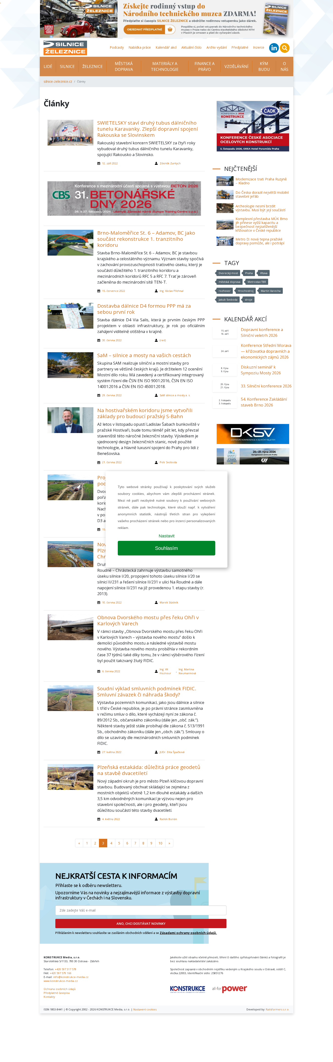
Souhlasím (166, 548)
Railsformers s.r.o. (277, 1009)
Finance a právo (205, 66)
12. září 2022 (110, 163)
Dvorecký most (228, 273)
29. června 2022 (112, 395)
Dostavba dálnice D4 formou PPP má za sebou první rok (144, 308)
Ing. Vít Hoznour (165, 671)
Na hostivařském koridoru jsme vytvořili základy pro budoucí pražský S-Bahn (145, 413)
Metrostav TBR (257, 282)
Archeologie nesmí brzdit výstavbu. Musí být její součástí (260, 208)
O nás (284, 66)
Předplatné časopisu (57, 993)
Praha (249, 273)
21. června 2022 (112, 462)
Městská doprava (124, 66)
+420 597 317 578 (65, 969)
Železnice (92, 66)
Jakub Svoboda (228, 299)
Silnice (67, 66)
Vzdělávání (236, 66)
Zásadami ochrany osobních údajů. (188, 933)
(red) (163, 340)
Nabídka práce (140, 47)
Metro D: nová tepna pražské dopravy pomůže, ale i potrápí (259, 241)
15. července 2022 (113, 291)
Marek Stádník (169, 602)
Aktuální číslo (191, 47)
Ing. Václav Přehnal (172, 291)
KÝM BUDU (264, 66)
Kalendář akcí (166, 47)
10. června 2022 (112, 602)
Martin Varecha (271, 291)
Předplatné (240, 47)
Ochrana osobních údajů (60, 989)
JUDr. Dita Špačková (172, 752)
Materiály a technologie (164, 66)
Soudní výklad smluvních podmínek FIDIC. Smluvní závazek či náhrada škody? (146, 691)
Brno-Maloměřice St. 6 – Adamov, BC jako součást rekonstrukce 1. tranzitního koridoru (146, 238)
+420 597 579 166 (60, 973)
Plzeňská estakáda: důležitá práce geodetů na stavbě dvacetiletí (148, 770)
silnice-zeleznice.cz (58, 81)
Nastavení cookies (145, 1009)
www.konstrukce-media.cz (61, 981)
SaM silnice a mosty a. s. (175, 395)
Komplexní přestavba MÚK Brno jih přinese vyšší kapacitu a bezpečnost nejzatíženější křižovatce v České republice (261, 224)
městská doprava (229, 282)
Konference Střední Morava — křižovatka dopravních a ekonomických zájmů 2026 (266, 351)
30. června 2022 (112, 340)
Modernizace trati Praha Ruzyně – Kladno (261, 181)
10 (160, 843)
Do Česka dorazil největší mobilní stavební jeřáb (262, 194)
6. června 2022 (111, 671)
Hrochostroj (246, 291)
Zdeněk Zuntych (170, 163)
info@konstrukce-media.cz (70, 977)
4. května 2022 (111, 819)
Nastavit (167, 536)
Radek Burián (168, 819)
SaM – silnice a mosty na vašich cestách (144, 355)
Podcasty (117, 47)
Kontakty (49, 996)
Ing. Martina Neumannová (187, 671)
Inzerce (258, 47)
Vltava (263, 273)
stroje (248, 299)
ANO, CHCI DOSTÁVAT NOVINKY (141, 923)
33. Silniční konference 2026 (266, 386)
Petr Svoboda (168, 462)
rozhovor (225, 291)
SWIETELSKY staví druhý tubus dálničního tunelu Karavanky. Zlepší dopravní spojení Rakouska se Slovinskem (147, 128)
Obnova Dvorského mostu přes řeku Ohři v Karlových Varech (148, 620)
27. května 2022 (111, 752)
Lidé (48, 66)
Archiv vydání (216, 47)
